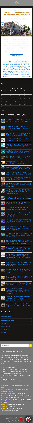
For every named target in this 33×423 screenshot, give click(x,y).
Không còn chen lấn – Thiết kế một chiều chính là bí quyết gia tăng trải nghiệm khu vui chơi (18, 214)
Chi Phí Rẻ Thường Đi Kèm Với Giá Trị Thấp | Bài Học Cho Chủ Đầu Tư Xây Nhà (18, 173)
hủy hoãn (21, 68)
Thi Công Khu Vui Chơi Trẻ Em (17, 73)
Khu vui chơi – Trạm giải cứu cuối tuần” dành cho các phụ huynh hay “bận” (18, 134)
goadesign (24, 18)
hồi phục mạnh (15, 68)
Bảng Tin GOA (5, 326)
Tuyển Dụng (5, 329)
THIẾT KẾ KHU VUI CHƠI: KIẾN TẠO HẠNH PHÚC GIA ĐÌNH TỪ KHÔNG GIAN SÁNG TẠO (18, 128)
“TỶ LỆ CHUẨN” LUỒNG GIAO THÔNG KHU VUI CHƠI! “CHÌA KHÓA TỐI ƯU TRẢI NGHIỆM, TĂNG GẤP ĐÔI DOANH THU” (18, 256)
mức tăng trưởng (14, 71)
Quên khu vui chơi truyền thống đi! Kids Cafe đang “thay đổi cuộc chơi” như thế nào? (18, 305)
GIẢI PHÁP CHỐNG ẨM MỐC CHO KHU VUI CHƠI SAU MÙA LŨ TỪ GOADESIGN (18, 167)
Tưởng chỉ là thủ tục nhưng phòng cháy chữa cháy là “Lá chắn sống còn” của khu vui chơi (18, 271)
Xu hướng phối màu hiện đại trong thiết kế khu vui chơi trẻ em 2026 (18, 203)
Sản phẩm (4, 323)
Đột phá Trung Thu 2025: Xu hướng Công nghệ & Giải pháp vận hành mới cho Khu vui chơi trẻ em (18, 184)
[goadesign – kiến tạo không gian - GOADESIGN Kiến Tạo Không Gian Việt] (16, 3)
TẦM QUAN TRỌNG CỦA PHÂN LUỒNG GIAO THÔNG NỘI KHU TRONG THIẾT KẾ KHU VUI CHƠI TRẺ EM (18, 228)
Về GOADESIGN (6, 317)
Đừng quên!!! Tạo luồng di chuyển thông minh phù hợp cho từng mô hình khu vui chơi (18, 221)
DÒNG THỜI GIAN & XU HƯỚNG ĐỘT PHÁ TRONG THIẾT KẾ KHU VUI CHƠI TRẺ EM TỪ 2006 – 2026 (19, 235)
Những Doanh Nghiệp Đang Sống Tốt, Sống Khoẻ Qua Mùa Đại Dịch (16, 13)
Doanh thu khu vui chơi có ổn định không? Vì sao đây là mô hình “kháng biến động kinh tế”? (19, 145)
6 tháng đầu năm (20, 61)
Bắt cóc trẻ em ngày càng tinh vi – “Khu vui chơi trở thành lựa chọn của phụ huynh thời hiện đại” (18, 191)
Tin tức (16, 10)
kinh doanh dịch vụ (13, 69)
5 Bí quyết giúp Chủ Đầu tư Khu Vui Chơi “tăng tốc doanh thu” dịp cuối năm (18, 157)
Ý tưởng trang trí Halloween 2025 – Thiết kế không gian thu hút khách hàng (18, 162)
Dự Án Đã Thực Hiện (7, 320)
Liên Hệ (3, 332)
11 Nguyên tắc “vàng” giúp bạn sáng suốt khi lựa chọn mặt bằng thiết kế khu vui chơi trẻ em (18, 264)
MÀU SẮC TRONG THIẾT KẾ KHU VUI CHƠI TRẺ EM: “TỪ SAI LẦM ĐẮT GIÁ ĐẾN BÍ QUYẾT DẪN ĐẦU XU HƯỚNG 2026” (19, 242)
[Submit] (30, 345)
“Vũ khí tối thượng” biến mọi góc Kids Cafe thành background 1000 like (17, 208)
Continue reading (16, 55)
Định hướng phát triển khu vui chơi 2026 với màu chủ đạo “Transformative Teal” (18, 151)
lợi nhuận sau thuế (23, 69)
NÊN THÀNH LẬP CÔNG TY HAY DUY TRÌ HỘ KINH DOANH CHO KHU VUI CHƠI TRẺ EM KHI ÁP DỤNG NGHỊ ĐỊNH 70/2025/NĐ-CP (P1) (18, 291)
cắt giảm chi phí (22, 63)
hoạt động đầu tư (23, 66)
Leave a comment (26, 76)
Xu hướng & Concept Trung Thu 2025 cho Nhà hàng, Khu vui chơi (18, 178)
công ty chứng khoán (15, 64)
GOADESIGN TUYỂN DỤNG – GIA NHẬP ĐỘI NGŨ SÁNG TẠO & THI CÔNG (18, 139)
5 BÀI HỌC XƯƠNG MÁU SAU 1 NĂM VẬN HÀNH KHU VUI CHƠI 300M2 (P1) (18, 283)
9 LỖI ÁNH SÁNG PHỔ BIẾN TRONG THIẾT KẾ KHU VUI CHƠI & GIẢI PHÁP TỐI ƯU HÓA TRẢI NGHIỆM (18, 248)
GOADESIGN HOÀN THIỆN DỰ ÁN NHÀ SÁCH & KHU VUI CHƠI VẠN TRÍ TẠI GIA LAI (18, 121)
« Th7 (2, 111)
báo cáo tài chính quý (12, 63)
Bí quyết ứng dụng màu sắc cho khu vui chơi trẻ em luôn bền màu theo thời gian (18, 197)
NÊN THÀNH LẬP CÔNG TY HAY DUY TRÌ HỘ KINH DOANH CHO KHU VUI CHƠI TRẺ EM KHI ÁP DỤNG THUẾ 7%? (18, 298)
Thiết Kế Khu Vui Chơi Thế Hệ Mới (18, 74)
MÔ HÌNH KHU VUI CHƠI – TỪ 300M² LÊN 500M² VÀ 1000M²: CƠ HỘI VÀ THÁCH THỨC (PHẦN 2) (19, 278)
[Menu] (2, 3)
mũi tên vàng (22, 71)
